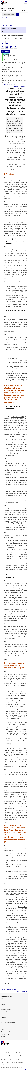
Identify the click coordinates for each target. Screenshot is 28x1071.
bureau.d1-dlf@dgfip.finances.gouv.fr (16, 156)
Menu (25, 2)
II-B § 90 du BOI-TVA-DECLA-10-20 (16, 718)
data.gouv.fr (17, 1056)
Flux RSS (3, 1007)
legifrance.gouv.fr (6, 1056)
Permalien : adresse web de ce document (11, 42)
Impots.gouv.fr (4, 1034)
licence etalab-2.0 (7, 1069)
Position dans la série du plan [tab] (9, 28)
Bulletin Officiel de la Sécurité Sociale (9, 1022)
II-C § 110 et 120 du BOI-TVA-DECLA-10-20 (15, 894)
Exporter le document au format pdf (2, 42)
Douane (3, 1027)
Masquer (6, 51)
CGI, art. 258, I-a (14, 683)
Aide (2, 998)
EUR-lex (2, 1029)
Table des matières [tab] (7, 25)
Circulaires (3, 1024)
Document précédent (9, 84)
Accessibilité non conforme (7, 1060)
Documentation (4, 1011)
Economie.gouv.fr (5, 1031)
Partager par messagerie (15, 47)
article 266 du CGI (17, 417)
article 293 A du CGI (17, 697)
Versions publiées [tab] (6, 32)
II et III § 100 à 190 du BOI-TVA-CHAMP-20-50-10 (15, 234)
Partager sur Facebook (2, 47)
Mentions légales (18, 1060)
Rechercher (17, 14)
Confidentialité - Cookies (9, 1062)
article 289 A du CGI (14, 448)
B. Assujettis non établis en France (13, 60)
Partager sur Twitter (6, 47)
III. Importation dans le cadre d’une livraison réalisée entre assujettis (12, 72)
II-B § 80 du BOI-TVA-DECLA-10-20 (16, 698)
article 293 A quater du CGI (16, 940)
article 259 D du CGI (11, 191)
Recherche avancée (8, 17)
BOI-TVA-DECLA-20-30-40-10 (18, 948)
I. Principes (6, 54)
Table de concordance (6, 1009)
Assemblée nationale (5, 1020)
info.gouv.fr (4, 1052)
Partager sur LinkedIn (11, 47)
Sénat (2, 1036)
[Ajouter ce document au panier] (6, 42)
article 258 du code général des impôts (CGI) (15, 189)
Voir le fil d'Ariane (5, 20)
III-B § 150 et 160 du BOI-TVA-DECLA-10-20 (15, 753)
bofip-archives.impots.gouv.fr (7, 1014)
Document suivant (19, 86)
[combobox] (9, 14)
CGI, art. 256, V (15, 523)
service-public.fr (14, 1052)
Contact (3, 1001)
